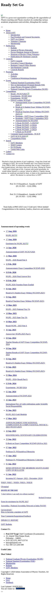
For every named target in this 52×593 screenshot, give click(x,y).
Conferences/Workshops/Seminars (24, 78)
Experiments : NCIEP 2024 (21, 96)
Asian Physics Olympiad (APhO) (23, 87)
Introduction (15, 35)
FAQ (8, 580)
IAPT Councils (16, 61)
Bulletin (14, 48)
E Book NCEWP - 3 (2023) (26, 127)
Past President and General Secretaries (25, 37)
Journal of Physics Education (22, 50)
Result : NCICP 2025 (19, 94)
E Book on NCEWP (23, 132)
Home (8, 30)
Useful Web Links (18, 149)
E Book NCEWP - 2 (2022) (26, 130)
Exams (8, 80)
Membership (15, 44)
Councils (9, 59)
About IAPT (10, 33)
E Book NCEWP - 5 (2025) (26, 123)
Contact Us (10, 154)
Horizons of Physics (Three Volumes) (25, 54)
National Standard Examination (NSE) (25, 83)
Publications (10, 46)
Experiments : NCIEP (19, 98)
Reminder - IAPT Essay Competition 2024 (31, 116)
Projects (14, 76)
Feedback (9, 582)
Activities (14, 74)
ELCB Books (16, 147)
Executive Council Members (21, 63)
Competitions (11, 91)
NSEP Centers (16, 145)
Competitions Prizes (18, 138)
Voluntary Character (18, 41)
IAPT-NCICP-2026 (18, 136)
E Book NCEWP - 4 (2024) (26, 125)
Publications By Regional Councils (24, 57)
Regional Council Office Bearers (23, 65)
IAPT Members (17, 143)
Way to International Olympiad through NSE (28, 85)
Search (8, 141)
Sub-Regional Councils (19, 67)
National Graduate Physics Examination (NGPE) (29, 89)
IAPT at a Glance (17, 39)
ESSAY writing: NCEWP (20, 100)
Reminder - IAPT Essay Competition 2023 (31, 118)
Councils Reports (17, 70)
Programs (9, 72)
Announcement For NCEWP (26, 121)
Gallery (8, 152)
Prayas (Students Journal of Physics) (24, 52)
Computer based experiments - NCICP (25, 134)
